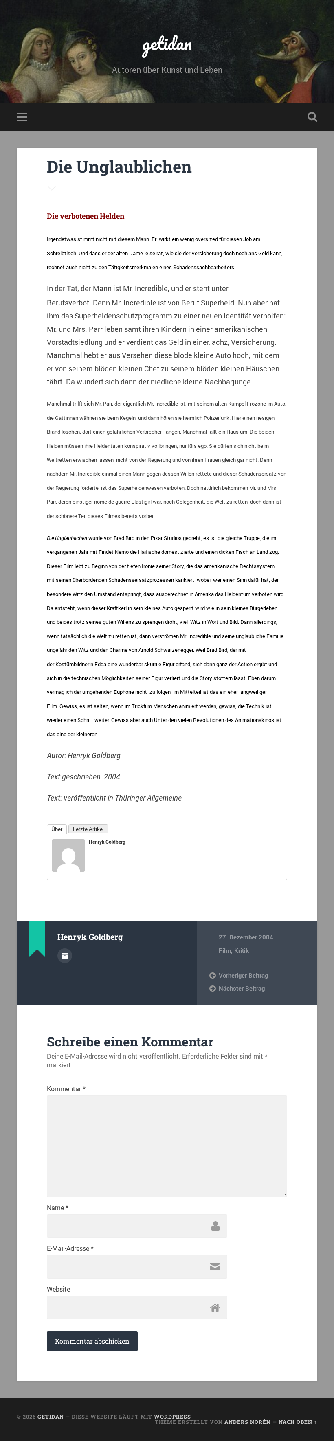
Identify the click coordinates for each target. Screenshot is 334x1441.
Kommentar (66, 1089)
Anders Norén (247, 1422)
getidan (167, 43)
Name (57, 1207)
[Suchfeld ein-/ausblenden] (312, 117)
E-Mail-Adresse (70, 1248)
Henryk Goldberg (107, 841)
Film (225, 950)
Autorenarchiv (64, 955)
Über (56, 829)
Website (58, 1289)
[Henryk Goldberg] (68, 869)
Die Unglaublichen (119, 166)
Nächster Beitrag (242, 988)
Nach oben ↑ (298, 1422)
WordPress (172, 1416)
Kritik (241, 950)
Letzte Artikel (88, 829)
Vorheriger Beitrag (243, 975)
